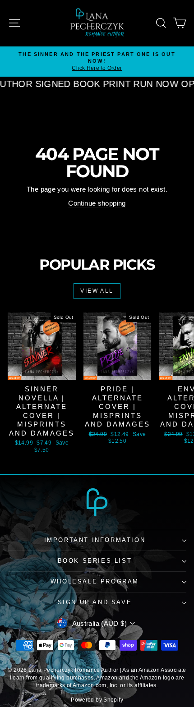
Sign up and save (95, 602)
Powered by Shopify (97, 700)
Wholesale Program (95, 581)
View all (96, 291)
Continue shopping (96, 203)
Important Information (95, 540)
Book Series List (95, 560)
